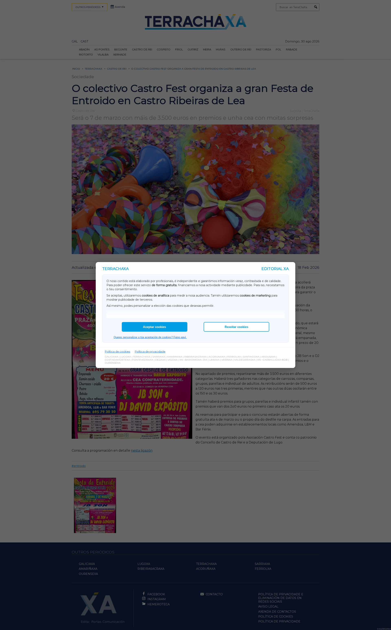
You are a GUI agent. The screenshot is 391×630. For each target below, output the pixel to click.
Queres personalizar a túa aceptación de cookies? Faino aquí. (150, 337)
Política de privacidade (150, 351)
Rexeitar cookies (236, 327)
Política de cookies (117, 351)
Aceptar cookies (154, 327)
